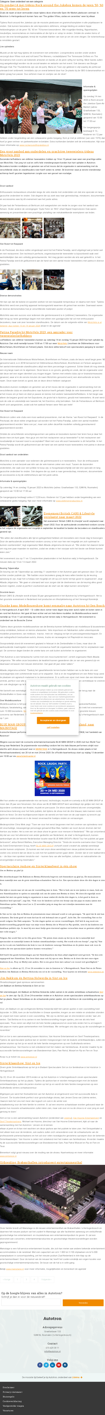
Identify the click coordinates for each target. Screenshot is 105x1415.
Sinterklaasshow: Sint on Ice (20, 1063)
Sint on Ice (5, 968)
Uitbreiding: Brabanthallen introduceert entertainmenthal (41, 1162)
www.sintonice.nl (95, 972)
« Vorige (6, 1279)
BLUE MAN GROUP (45, 846)
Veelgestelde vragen (13, 1406)
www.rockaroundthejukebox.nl (34, 145)
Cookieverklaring (36, 713)
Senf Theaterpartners (10, 1121)
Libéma (67, 1118)
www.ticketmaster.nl (26, 756)
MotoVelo (62, 343)
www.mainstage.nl (15, 1269)
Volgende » (46, 1279)
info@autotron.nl (52, 1351)
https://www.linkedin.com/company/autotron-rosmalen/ (52, 1365)
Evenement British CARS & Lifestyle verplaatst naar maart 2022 (69, 515)
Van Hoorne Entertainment (86, 1118)
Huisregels (8, 1396)
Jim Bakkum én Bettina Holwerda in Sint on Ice (33, 978)
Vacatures (8, 1410)
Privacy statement (12, 1392)
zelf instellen (53, 727)
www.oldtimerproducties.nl (69, 501)
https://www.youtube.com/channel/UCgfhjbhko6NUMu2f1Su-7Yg (58, 1365)
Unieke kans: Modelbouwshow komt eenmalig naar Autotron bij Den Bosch (52, 605)
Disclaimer (8, 1387)
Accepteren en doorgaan (53, 720)
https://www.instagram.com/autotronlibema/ (65, 1365)
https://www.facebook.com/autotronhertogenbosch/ (40, 1365)
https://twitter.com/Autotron (46, 1365)
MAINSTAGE (41, 749)
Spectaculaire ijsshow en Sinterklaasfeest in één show (38, 866)
